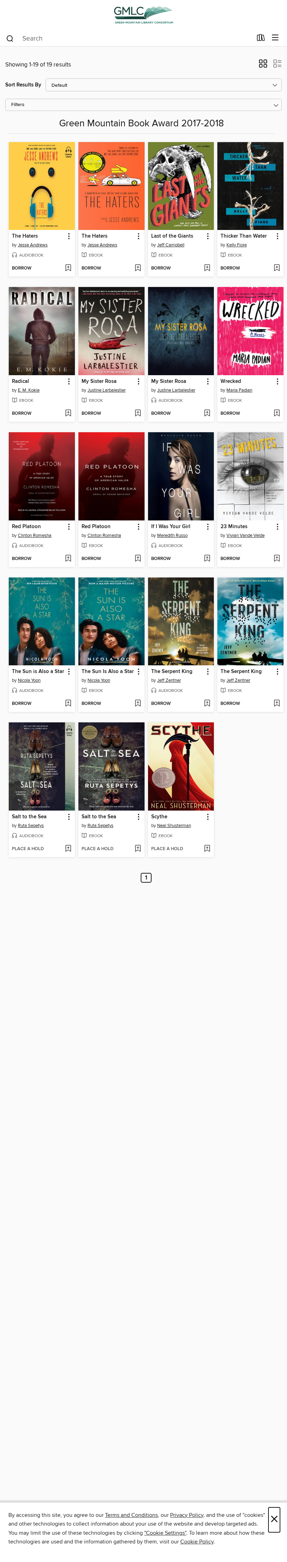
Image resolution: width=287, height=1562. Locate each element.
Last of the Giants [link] (172, 236)
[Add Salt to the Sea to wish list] (68, 849)
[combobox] (129, 38)
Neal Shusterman (174, 825)
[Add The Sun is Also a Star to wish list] (68, 703)
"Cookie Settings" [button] (165, 1532)
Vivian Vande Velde (245, 535)
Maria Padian (239, 390)
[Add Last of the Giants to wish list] (207, 268)
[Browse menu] (275, 38)
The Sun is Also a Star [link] (38, 671)
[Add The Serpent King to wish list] (207, 703)
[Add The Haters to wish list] (68, 268)
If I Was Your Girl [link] (170, 527)
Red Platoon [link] (26, 527)
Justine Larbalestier (107, 390)
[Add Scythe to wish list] (207, 849)
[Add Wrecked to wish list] (276, 413)
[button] (263, 65)
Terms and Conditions (131, 1515)
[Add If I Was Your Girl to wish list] (207, 558)
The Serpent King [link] (171, 671)
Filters (17, 105)
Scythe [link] (159, 817)
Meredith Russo (172, 535)
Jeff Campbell (170, 245)
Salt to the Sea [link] (29, 817)
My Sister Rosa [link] (99, 381)
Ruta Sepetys (31, 825)
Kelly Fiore (236, 245)
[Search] (10, 38)
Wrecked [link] (230, 381)
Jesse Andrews (33, 245)
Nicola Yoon (29, 680)
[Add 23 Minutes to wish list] (276, 558)
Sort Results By (23, 85)
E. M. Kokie (29, 390)
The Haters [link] (25, 236)
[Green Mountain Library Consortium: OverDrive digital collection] (143, 14)
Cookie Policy (197, 1541)
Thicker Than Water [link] (243, 236)
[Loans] (260, 39)
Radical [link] (20, 381)
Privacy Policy (186, 1515)
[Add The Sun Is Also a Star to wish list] (137, 703)
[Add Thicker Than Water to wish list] (276, 268)
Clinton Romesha (34, 535)
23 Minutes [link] (233, 527)
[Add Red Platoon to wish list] (68, 558)
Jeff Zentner (169, 680)
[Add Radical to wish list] (68, 413)
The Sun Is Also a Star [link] (108, 671)
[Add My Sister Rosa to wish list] (137, 413)
